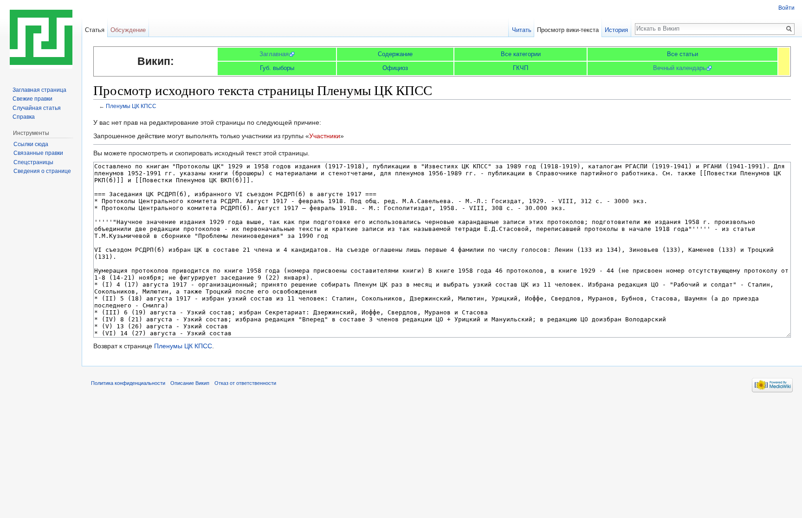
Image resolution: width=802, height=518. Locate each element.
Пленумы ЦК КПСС (131, 106)
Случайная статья (37, 108)
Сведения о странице (42, 171)
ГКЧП (520, 67)
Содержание (395, 54)
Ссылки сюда (30, 144)
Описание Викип (189, 383)
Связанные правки (38, 153)
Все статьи (682, 54)
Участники (324, 136)
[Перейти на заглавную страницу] (41, 37)
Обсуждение (128, 29)
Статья (94, 29)
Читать (521, 29)
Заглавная (274, 54)
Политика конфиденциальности (128, 383)
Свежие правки (32, 99)
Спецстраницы (33, 162)
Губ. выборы (277, 67)
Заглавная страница (39, 90)
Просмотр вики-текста (568, 29)
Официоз (395, 67)
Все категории (521, 54)
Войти (786, 8)
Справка (24, 117)
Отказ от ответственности (245, 383)
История (616, 29)
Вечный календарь (679, 67)
